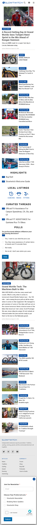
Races (18, 198)
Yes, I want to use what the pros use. (17, 239)
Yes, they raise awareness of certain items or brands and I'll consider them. (19, 243)
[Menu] (34, 3)
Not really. (8, 248)
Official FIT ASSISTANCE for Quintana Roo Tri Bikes (18, 221)
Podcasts (22, 469)
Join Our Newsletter (12, 484)
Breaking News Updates (15, 502)
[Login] (29, 3)
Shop (21, 464)
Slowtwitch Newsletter (14, 498)
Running (4, 471)
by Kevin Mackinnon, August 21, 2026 (10, 319)
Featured (6, 29)
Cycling (23, 81)
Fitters (26, 198)
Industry (23, 408)
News (22, 55)
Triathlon (24, 95)
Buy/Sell (9, 177)
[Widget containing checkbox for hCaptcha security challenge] (18, 512)
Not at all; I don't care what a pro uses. (18, 251)
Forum (21, 461)
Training (23, 144)
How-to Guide (23, 471)
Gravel (23, 68)
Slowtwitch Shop (12, 505)
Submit (8, 519)
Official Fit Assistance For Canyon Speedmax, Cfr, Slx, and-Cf (19, 211)
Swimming (5, 473)
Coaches (11, 198)
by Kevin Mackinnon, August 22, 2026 (10, 48)
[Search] (25, 3)
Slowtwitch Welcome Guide (18, 181)
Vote (5, 257)
